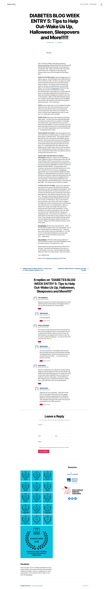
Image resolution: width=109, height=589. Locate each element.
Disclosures (29, 574)
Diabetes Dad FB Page (53, 258)
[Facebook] (69, 498)
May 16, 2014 (51, 42)
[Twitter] (72, 498)
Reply (39, 308)
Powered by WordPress (37, 585)
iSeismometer (55, 88)
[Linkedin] (75, 498)
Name (39, 436)
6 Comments (59, 42)
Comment (40, 424)
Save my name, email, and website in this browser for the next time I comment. (54, 447)
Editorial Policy (93, 4)
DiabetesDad (27, 585)
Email (56, 436)
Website (39, 441)
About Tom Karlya (84, 4)
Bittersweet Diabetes (44, 65)
